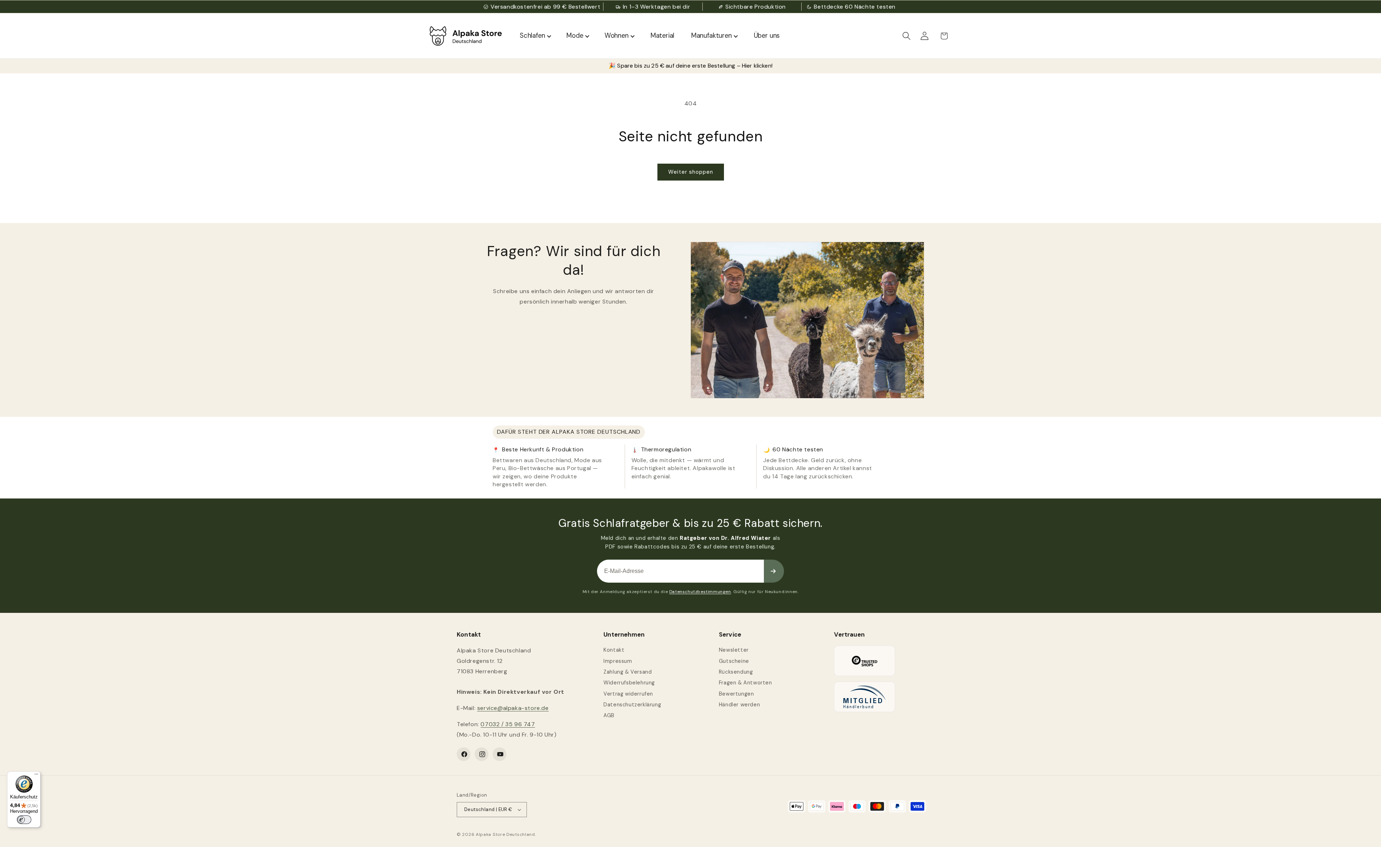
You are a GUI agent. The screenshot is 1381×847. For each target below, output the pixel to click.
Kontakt (613, 650)
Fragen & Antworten (745, 682)
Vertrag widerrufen (628, 694)
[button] (906, 36)
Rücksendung (736, 672)
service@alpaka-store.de (513, 708)
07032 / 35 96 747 (507, 724)
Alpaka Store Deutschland (505, 834)
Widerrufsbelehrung (629, 682)
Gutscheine (734, 661)
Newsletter (734, 650)
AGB (609, 715)
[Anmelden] (774, 571)
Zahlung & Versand (627, 672)
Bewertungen (736, 694)
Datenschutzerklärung (632, 704)
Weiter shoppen (690, 172)
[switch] (24, 819)
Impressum (617, 661)
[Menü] (36, 775)
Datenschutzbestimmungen (700, 592)
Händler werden (739, 704)
